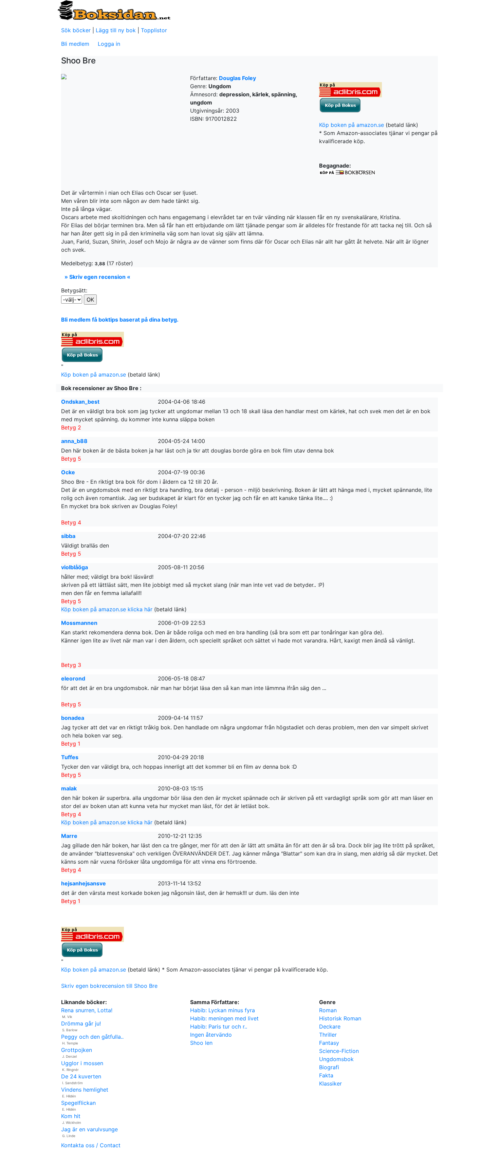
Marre (69, 835)
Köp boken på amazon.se (351, 124)
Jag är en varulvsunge (89, 1129)
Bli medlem (75, 43)
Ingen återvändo (211, 1034)
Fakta (326, 1075)
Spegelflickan (78, 1102)
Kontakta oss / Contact (91, 1145)
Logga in (109, 43)
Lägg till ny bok (116, 30)
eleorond (73, 678)
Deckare (329, 1026)
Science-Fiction (339, 1051)
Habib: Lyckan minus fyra (222, 1010)
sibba (68, 536)
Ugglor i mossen (82, 1063)
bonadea (72, 717)
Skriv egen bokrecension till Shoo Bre (109, 985)
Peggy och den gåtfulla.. (92, 1036)
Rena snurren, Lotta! (86, 1010)
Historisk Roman (340, 1018)
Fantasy (329, 1042)
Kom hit (70, 1116)
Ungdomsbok (336, 1059)
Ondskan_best (80, 401)
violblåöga (74, 567)
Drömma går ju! (81, 1023)
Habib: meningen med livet (224, 1018)
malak (69, 788)
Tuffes (69, 757)
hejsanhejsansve (83, 883)
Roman (328, 1010)
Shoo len (201, 1042)
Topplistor (154, 30)
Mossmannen (79, 622)
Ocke (68, 472)
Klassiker (330, 1083)
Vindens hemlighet (84, 1089)
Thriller (328, 1034)
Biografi (329, 1067)
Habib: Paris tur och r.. (218, 1026)
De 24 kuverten (81, 1076)
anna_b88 (74, 441)
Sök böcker (76, 30)
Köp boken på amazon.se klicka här (106, 609)
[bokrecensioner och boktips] (113, 9)
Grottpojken (76, 1050)
